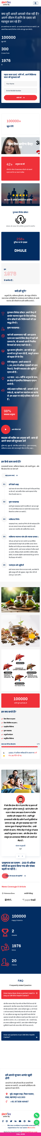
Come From (5, 53)
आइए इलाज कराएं (9, 475)
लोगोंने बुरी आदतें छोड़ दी (20, 703)
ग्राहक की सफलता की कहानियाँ (14, 872)
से (1, 65)
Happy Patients (17, 917)
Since (14, 946)
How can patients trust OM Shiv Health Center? (19, 1032)
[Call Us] (36, 1115)
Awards (14, 931)
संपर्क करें (19, 97)
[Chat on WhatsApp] (36, 1122)
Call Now (20, 1134)
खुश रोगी (3, 41)
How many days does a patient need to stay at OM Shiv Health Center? (19, 991)
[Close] (38, 1125)
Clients (14, 961)
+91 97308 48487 (19, 1098)
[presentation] (19, 853)
